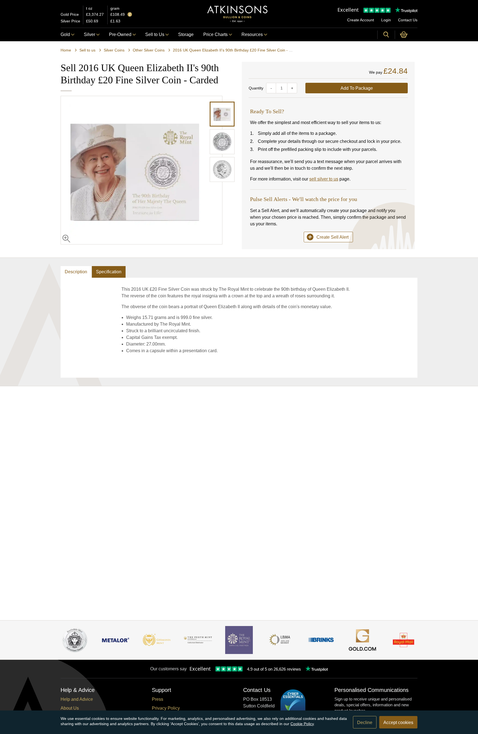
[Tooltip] (130, 14)
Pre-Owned (120, 34)
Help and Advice (77, 699)
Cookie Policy (302, 724)
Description (76, 271)
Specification (108, 271)
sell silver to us (323, 179)
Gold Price (70, 14)
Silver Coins (114, 50)
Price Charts (215, 34)
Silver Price (70, 21)
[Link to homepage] (237, 14)
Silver (89, 34)
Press (157, 699)
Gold (65, 34)
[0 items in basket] (406, 34)
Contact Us (407, 20)
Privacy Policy (166, 708)
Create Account (360, 20)
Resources (252, 34)
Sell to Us (154, 34)
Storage (186, 34)
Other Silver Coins (149, 50)
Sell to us (87, 50)
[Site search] (386, 34)
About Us (70, 708)
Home (66, 50)
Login (386, 20)
